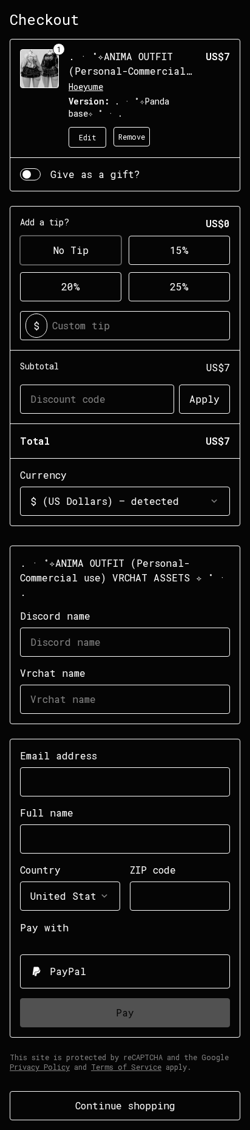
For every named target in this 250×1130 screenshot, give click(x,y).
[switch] (30, 174)
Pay (125, 1012)
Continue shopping (125, 1105)
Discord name (55, 615)
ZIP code (153, 869)
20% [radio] (70, 286)
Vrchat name (53, 672)
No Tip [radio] (71, 250)
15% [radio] (179, 250)
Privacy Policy (40, 1067)
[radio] (125, 971)
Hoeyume (86, 86)
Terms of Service (126, 1067)
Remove (131, 137)
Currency (43, 474)
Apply (204, 398)
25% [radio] (179, 286)
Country (40, 869)
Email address (58, 755)
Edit (87, 137)
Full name (46, 812)
